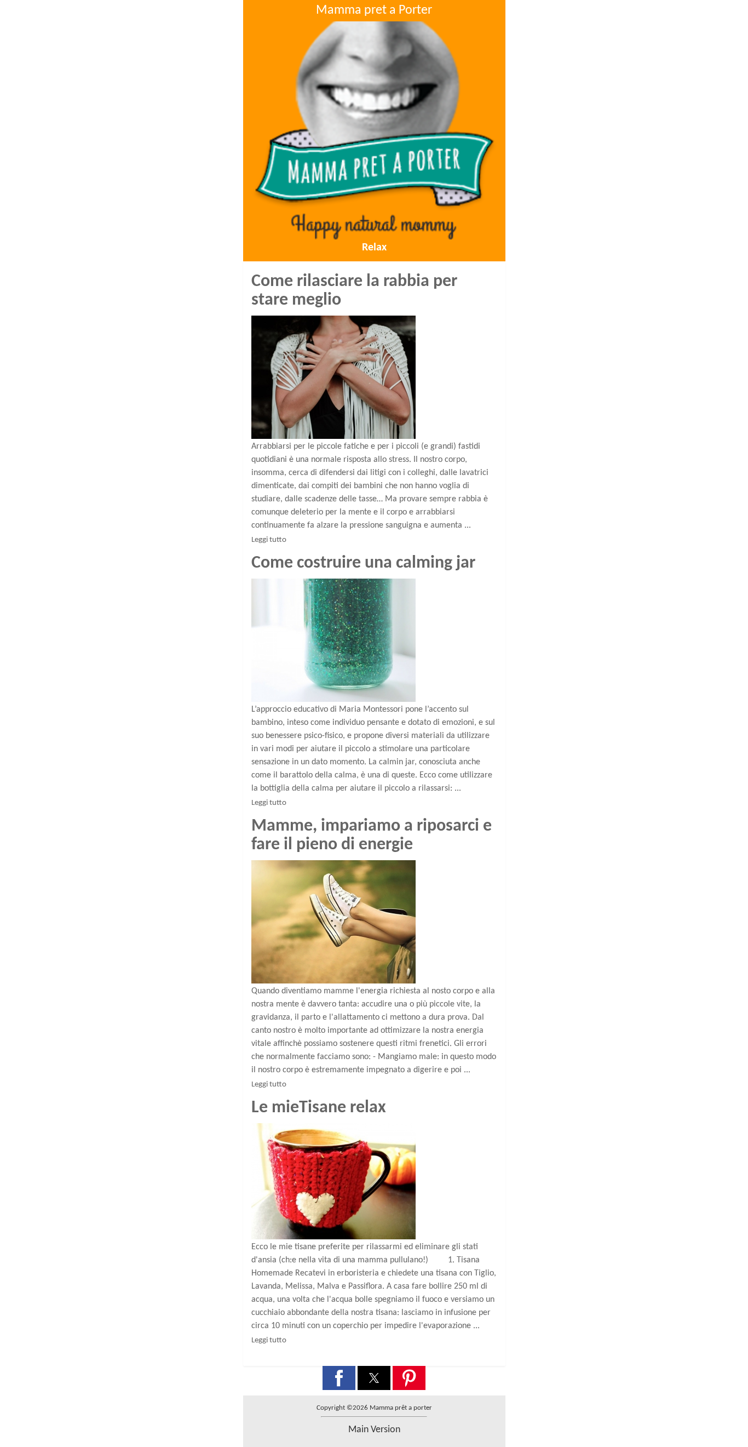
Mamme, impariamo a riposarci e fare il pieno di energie (371, 835)
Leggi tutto (268, 540)
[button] (339, 1378)
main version (374, 1430)
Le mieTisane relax (318, 1108)
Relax (374, 247)
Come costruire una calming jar (363, 563)
